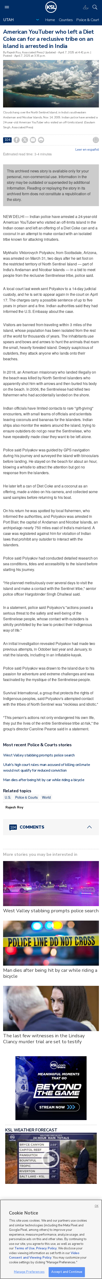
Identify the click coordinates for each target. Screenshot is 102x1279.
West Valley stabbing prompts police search (39, 755)
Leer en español (87, 149)
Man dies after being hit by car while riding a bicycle (43, 780)
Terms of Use (24, 1248)
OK (96, 1206)
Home (50, 20)
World (46, 797)
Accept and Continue (66, 1272)
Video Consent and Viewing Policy (44, 1255)
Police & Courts (88, 20)
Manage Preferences (29, 1272)
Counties (66, 20)
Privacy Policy (46, 1248)
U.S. (8, 797)
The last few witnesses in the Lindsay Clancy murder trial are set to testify (44, 1039)
